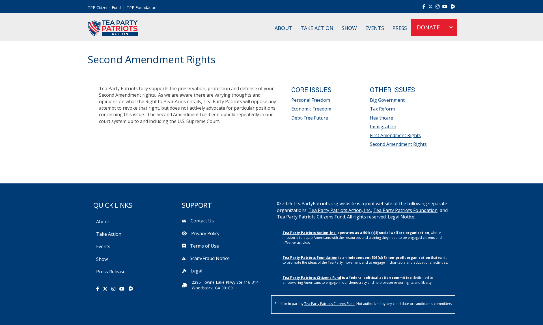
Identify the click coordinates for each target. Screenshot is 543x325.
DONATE (428, 27)
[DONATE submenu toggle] (451, 27)
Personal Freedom (310, 100)
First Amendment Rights (395, 135)
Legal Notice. (401, 217)
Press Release (111, 271)
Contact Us (202, 221)
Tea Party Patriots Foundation (405, 210)
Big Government (387, 100)
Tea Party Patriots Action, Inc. (340, 210)
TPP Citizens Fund (104, 7)
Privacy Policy (205, 233)
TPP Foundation (141, 7)
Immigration (383, 126)
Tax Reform (382, 109)
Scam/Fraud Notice (210, 258)
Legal (196, 271)
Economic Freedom (311, 109)
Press (399, 28)
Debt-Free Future (309, 118)
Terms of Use (204, 246)
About (283, 28)
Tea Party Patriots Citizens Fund (311, 217)
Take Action (317, 28)
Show (349, 28)
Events (374, 28)
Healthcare (381, 118)
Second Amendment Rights (398, 144)
